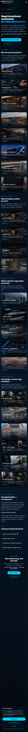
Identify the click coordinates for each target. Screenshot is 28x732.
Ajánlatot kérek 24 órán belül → (11, 39)
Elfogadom (14, 719)
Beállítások (14, 726)
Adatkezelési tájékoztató (19, 728)
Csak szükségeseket (14, 722)
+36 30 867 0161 (7, 43)
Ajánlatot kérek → (14, 572)
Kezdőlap (3, 9)
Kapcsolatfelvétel (14, 576)
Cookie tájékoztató (10, 728)
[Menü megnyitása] (26, 2)
